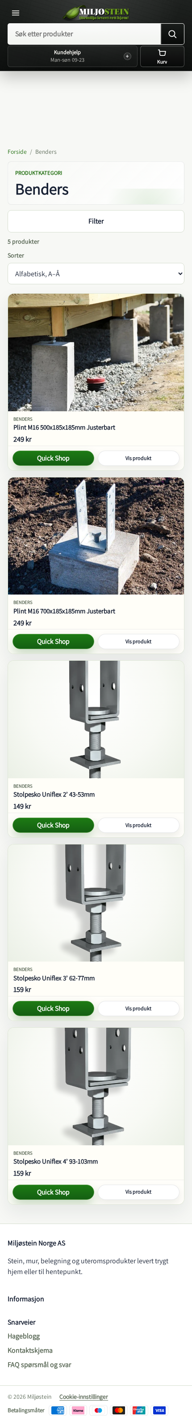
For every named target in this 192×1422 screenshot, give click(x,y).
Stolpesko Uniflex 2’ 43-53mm (54, 794)
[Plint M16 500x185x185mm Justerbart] (96, 352)
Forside (17, 152)
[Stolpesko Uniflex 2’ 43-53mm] (96, 719)
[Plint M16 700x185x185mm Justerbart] (96, 536)
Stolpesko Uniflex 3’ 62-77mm (54, 978)
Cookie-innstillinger (83, 1397)
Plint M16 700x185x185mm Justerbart (64, 611)
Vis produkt (138, 458)
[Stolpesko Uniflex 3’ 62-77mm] (96, 903)
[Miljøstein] (96, 13)
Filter (96, 221)
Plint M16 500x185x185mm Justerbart (64, 427)
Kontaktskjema (30, 1350)
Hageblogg (24, 1336)
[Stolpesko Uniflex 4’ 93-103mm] (96, 1086)
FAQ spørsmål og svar (39, 1364)
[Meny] (17, 13)
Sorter (16, 255)
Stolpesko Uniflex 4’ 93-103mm (55, 1161)
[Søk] (172, 34)
